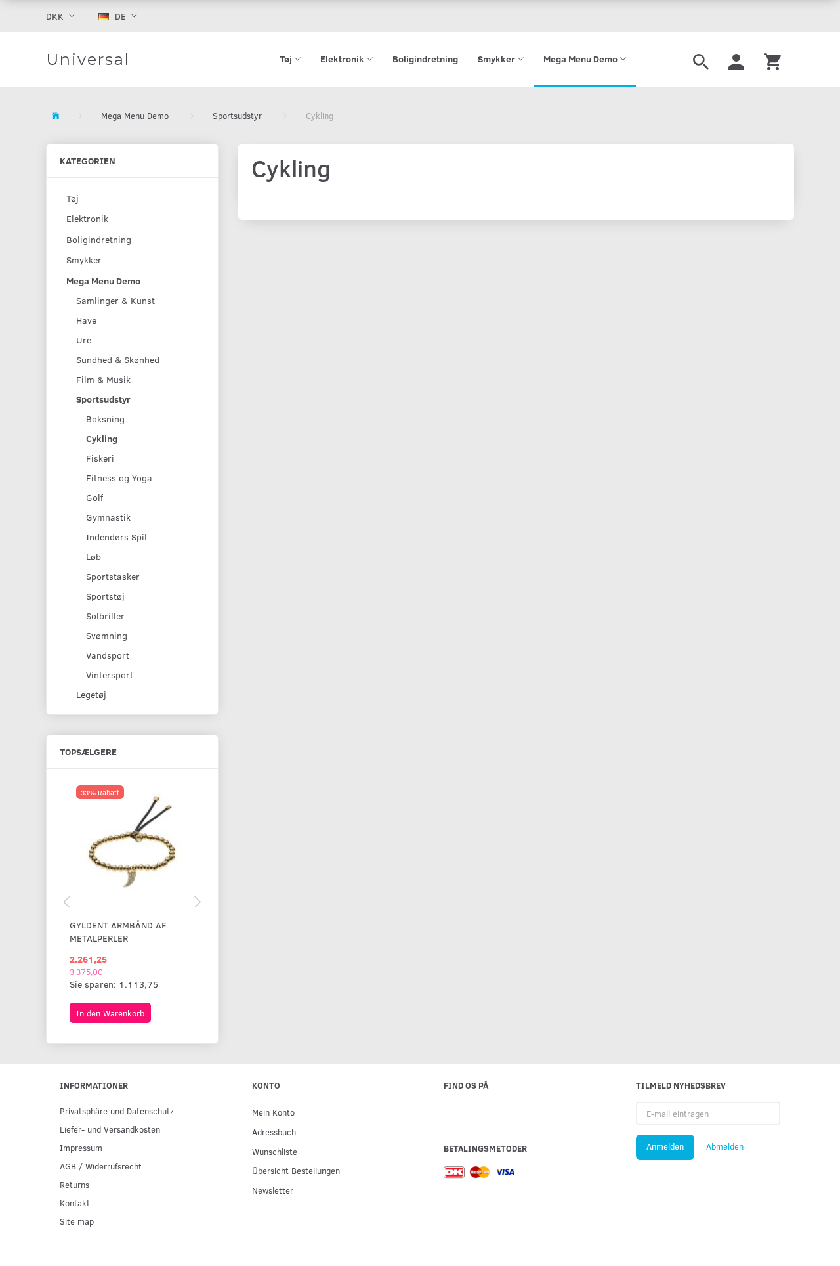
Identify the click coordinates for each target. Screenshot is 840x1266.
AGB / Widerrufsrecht (101, 1165)
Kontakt (75, 1202)
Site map (77, 1221)
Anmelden (665, 1146)
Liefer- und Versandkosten (110, 1129)
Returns (74, 1184)
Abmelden (725, 1146)
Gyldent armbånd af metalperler (118, 931)
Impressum (81, 1147)
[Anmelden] (736, 59)
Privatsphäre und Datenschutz (117, 1110)
